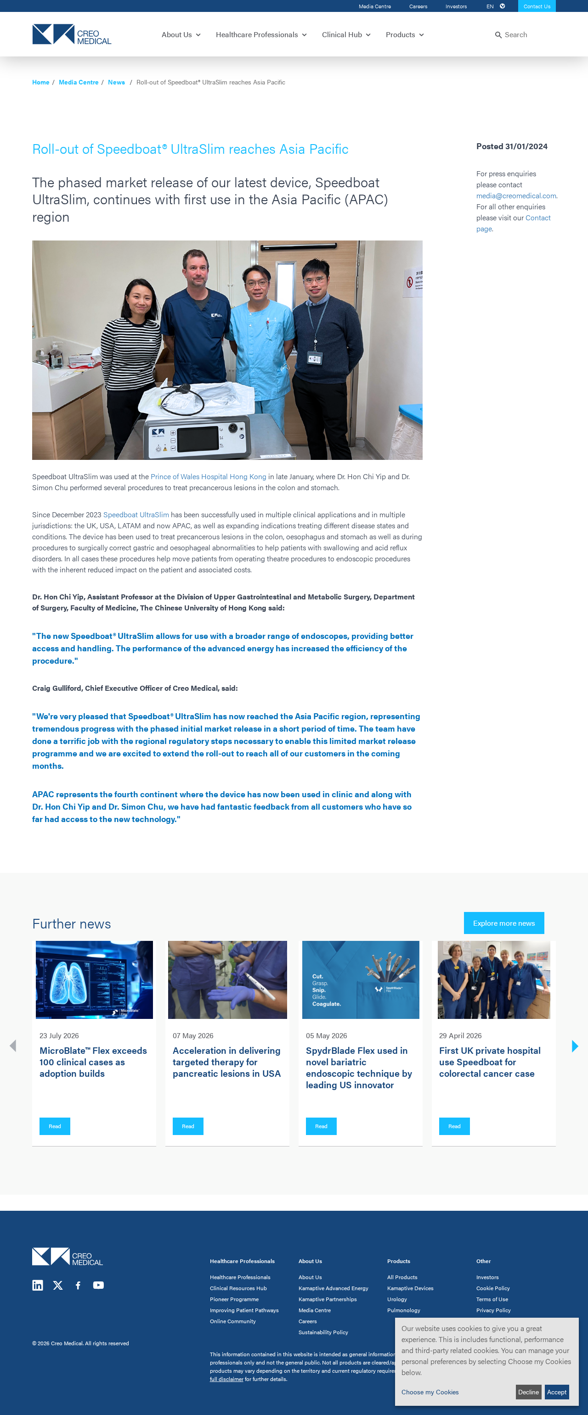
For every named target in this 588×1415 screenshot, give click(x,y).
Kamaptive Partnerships (328, 1299)
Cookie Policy (493, 1288)
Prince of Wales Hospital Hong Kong (208, 476)
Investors (456, 6)
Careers (418, 6)
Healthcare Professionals (240, 1277)
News (116, 81)
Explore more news (504, 922)
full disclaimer (226, 1379)
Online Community (233, 1321)
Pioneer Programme (234, 1299)
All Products (402, 1277)
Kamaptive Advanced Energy (333, 1288)
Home (41, 81)
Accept (556, 1391)
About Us (310, 1277)
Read (55, 1126)
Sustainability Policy (323, 1332)
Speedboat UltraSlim (136, 514)
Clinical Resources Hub (238, 1288)
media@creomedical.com (516, 195)
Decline (528, 1391)
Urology (397, 1299)
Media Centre (375, 6)
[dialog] (487, 1362)
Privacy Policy (493, 1310)
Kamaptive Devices (410, 1288)
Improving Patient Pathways (244, 1310)
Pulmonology (403, 1310)
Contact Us (537, 6)
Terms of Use (492, 1299)
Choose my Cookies (430, 1391)
